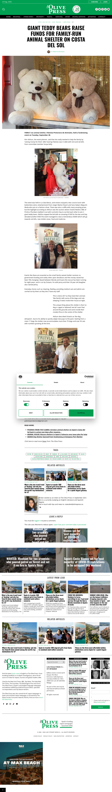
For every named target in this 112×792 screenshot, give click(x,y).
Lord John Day (74, 454)
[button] (63, 662)
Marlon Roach (49, 456)
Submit (100, 707)
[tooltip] (96, 9)
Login (105, 2)
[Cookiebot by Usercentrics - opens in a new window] (85, 376)
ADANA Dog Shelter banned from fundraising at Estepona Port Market (55, 437)
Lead (53, 22)
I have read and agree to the (102, 701)
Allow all (81, 413)
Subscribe (94, 2)
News (44, 441)
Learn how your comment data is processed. (70, 525)
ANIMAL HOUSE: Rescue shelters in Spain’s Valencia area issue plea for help (57, 434)
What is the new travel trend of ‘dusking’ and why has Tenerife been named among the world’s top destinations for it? (34, 488)
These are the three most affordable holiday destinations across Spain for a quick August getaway (77, 487)
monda (57, 456)
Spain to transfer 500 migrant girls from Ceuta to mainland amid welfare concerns (56, 487)
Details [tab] (56, 382)
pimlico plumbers (57, 459)
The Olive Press (75, 459)
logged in (37, 521)
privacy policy (100, 702)
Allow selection (56, 413)
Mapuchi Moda (39, 456)
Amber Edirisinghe (59, 51)
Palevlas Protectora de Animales (40, 459)
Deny (31, 413)
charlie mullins (38, 454)
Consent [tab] (29, 382)
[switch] (46, 404)
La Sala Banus (64, 454)
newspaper (73, 456)
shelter (67, 459)
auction (29, 454)
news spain (65, 456)
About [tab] (82, 382)
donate (47, 454)
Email (93, 688)
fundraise (54, 454)
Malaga (58, 22)
